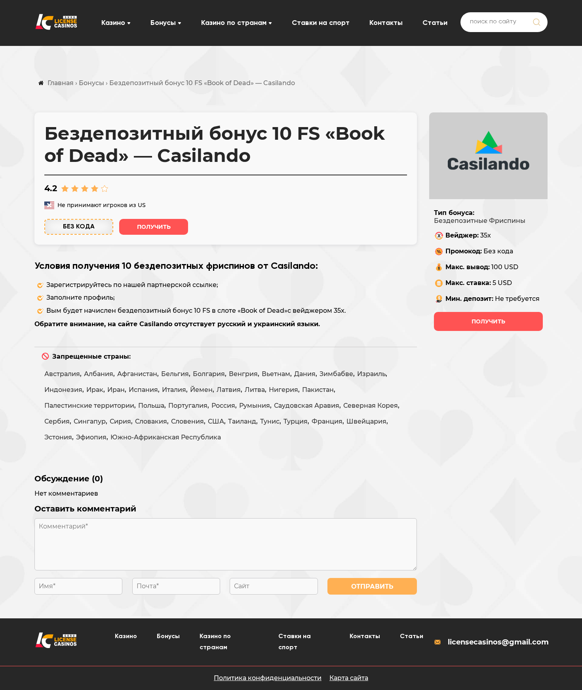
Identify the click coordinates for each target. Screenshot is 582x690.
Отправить (372, 586)
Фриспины (507, 220)
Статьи (434, 23)
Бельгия (175, 374)
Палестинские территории (89, 405)
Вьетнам (276, 374)
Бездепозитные (460, 220)
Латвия (229, 389)
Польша (151, 405)
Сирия (120, 421)
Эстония (58, 437)
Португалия (187, 405)
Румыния (254, 405)
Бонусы (163, 23)
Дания (305, 374)
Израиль (371, 374)
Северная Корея (370, 405)
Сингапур (90, 421)
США (216, 421)
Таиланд (242, 421)
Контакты (386, 23)
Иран (116, 389)
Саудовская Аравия (306, 405)
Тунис (270, 421)
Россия (223, 405)
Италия (174, 389)
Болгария (209, 374)
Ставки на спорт (321, 23)
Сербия (57, 421)
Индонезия (63, 389)
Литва (255, 389)
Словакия (151, 421)
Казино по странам (233, 23)
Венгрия (243, 374)
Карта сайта (348, 678)
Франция (327, 421)
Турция (295, 421)
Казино (113, 23)
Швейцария (366, 421)
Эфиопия (91, 437)
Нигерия (283, 389)
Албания (98, 374)
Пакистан (318, 389)
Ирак (94, 389)
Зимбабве (336, 374)
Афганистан (137, 374)
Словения (187, 421)
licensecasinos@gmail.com (498, 642)
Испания (143, 389)
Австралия (62, 374)
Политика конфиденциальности (267, 678)
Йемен (201, 389)
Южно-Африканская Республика (165, 437)
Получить (154, 226)
